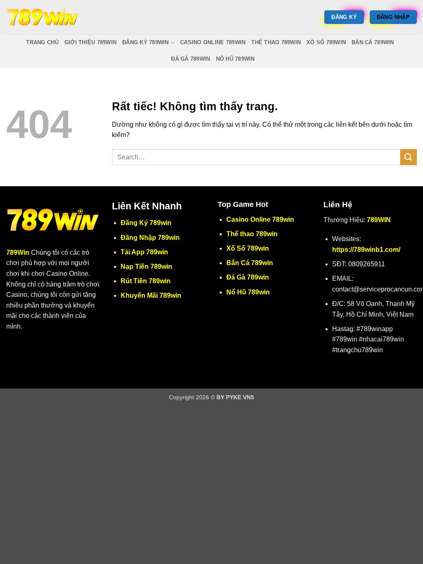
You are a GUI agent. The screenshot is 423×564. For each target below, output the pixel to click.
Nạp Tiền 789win (146, 266)
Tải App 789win (144, 252)
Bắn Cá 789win (373, 42)
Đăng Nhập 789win (150, 237)
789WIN (379, 219)
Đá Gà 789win (190, 59)
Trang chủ (42, 42)
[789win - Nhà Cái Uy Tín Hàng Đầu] (42, 17)
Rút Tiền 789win (146, 280)
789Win (17, 252)
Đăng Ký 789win (145, 42)
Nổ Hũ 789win (235, 59)
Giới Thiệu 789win (90, 42)
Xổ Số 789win (326, 42)
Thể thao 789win (276, 42)
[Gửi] (408, 157)
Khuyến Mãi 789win (151, 295)
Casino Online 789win (212, 42)
